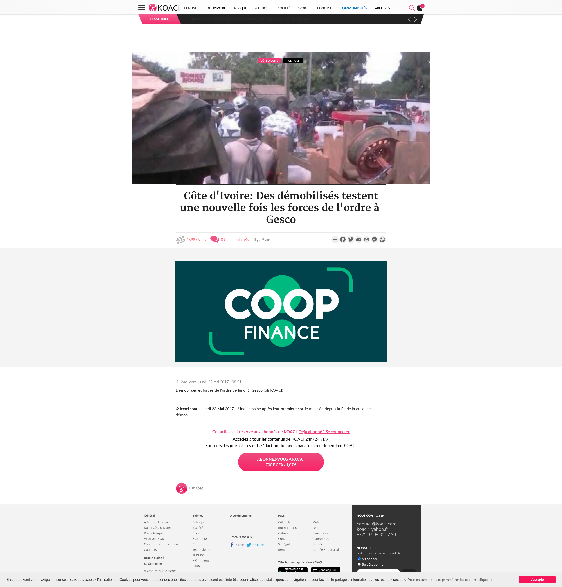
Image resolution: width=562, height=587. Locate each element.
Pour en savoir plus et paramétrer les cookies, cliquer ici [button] (450, 579)
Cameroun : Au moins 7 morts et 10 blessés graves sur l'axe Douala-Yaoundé (248, 19)
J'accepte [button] (537, 579)
